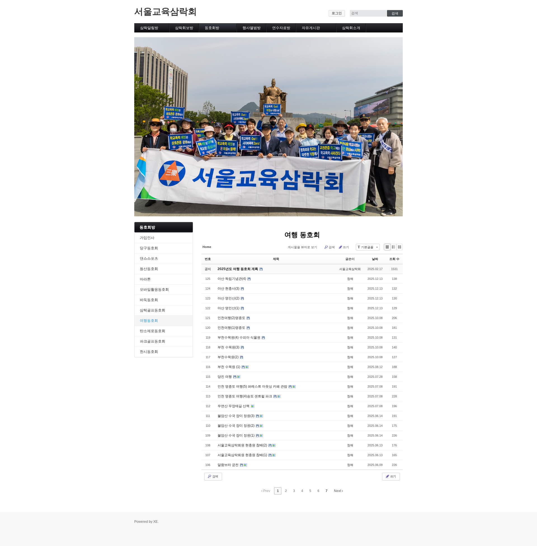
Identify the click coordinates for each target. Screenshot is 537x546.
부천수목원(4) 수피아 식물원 (239, 337)
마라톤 (145, 279)
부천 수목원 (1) (229, 367)
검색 (332, 247)
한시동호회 (149, 352)
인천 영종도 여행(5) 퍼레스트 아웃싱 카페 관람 (253, 386)
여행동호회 (149, 320)
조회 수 (394, 259)
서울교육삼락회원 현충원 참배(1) (243, 455)
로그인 (337, 13)
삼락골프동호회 (152, 310)
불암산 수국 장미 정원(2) (236, 426)
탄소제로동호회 (152, 331)
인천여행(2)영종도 (232, 318)
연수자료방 (281, 28)
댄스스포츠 (149, 258)
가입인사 (147, 238)
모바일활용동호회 (154, 289)
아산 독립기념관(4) (232, 279)
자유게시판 (311, 28)
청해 (350, 278)
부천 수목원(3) (229, 347)
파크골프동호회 (152, 341)
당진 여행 (225, 377)
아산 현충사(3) (229, 288)
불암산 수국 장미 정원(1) (236, 435)
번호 (208, 259)
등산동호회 (149, 269)
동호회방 (212, 28)
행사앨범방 (251, 28)
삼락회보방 (184, 28)
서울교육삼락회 (165, 11)
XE (155, 522)
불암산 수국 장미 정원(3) (236, 416)
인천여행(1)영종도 (232, 328)
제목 (276, 259)
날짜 (375, 259)
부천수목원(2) (228, 357)
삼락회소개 (351, 28)
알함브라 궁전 (228, 465)
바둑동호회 (149, 300)
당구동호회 (149, 248)
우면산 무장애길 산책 (234, 406)
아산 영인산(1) (229, 308)
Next (338, 491)
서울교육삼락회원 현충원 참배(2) (243, 445)
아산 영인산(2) (229, 298)
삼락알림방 (149, 28)
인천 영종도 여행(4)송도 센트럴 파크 (245, 396)
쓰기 (346, 247)
